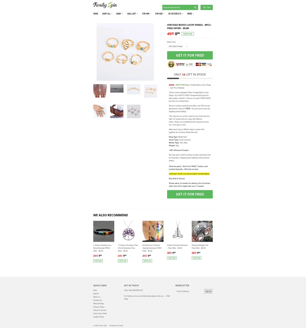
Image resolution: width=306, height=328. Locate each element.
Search (96, 293)
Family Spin (103, 325)
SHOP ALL (106, 13)
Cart (208, 7)
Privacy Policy (98, 307)
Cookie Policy (98, 316)
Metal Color (171, 42)
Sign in (193, 2)
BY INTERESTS (175, 13)
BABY (119, 13)
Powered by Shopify (116, 325)
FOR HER (159, 13)
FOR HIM (146, 13)
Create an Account (206, 2)
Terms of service (99, 310)
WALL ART (132, 13)
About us (96, 296)
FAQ (95, 290)
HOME (95, 13)
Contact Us (97, 300)
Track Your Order (100, 313)
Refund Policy (98, 303)
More (190, 13)
